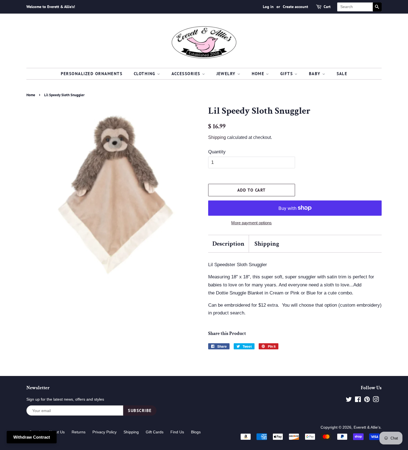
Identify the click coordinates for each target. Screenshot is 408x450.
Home (259, 73)
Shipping (217, 137)
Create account (295, 6)
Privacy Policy (104, 432)
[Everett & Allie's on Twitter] (349, 400)
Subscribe (140, 410)
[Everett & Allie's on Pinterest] (367, 400)
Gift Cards (154, 432)
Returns (78, 432)
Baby (315, 73)
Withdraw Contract (31, 437)
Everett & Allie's (367, 427)
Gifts (287, 73)
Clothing (145, 73)
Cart (327, 6)
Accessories (187, 73)
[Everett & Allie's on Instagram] (376, 400)
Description (228, 244)
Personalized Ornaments (92, 73)
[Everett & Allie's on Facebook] (358, 400)
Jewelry (226, 73)
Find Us (177, 432)
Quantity (217, 151)
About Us (57, 432)
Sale (342, 73)
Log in (268, 6)
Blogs (196, 432)
